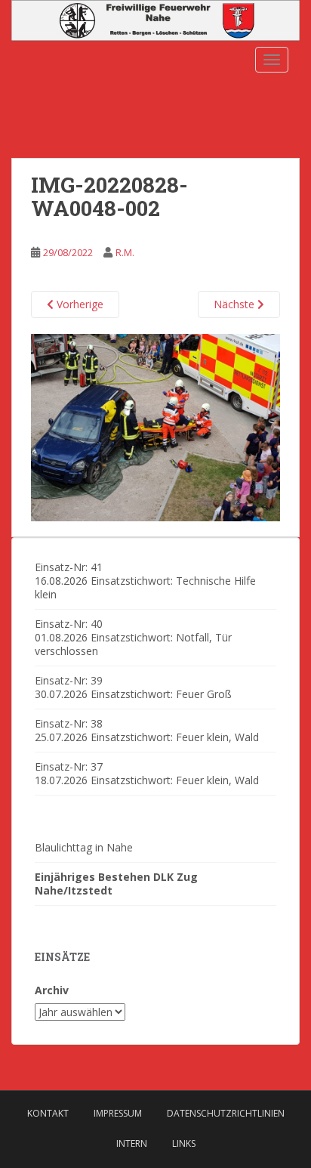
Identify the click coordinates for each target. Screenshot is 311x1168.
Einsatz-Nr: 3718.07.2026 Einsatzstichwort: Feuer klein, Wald (147, 773)
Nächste (235, 304)
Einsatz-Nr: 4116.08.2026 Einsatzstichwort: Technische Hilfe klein (145, 580)
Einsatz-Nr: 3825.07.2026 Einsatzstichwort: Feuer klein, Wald (147, 730)
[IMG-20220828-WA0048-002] (155, 426)
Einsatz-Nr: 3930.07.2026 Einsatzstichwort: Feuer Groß (133, 687)
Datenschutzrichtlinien (226, 1113)
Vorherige (78, 304)
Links (184, 1143)
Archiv (52, 990)
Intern (131, 1143)
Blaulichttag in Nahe (84, 847)
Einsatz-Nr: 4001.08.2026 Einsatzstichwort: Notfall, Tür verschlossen (133, 637)
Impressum (118, 1113)
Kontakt (48, 1113)
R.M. (124, 252)
